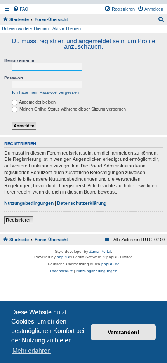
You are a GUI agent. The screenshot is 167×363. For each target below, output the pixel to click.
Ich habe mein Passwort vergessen (45, 92)
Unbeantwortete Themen (25, 28)
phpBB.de (110, 264)
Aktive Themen (66, 28)
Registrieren (19, 220)
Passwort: (14, 78)
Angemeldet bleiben (37, 102)
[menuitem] (20, 9)
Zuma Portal (100, 251)
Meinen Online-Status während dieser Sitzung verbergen (72, 109)
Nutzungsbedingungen (29, 203)
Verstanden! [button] (123, 332)
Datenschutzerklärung (81, 203)
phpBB (63, 257)
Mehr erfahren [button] (31, 350)
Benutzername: (20, 60)
